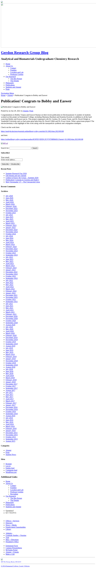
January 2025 (11, 228)
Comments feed (11, 470)
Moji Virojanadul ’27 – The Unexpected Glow (23, 182)
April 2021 (10, 310)
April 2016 (10, 424)
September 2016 (12, 414)
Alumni (10, 95)
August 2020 (10, 325)
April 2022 (10, 287)
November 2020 (12, 318)
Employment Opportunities (16, 527)
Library (8, 529)
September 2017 (12, 388)
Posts (7, 89)
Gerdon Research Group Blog (24, 52)
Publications (10, 85)
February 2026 (11, 206)
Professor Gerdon (16, 74)
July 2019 (9, 348)
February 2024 (11, 247)
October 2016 (11, 412)
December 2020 (11, 316)
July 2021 (9, 304)
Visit (7, 538)
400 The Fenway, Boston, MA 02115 (11, 562)
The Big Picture (16, 79)
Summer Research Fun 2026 (16, 173)
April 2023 (10, 263)
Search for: (5, 148)
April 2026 (10, 202)
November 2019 (12, 340)
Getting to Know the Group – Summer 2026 (22, 178)
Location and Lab (16, 72)
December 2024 (11, 230)
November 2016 (12, 409)
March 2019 (10, 354)
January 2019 (11, 359)
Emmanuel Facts (12, 546)
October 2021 (11, 299)
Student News (11, 455)
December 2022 (11, 272)
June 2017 (9, 395)
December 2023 (11, 249)
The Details (14, 81)
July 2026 (9, 196)
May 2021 (9, 308)
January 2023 (11, 270)
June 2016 (9, 420)
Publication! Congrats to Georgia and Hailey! (22, 180)
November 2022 (12, 274)
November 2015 (12, 435)
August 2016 (10, 416)
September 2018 (12, 365)
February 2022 (11, 291)
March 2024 (10, 244)
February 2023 (11, 268)
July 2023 (9, 257)
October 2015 (11, 437)
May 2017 (9, 397)
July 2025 (9, 215)
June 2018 (9, 371)
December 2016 (11, 407)
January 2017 (11, 405)
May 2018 (9, 373)
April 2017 (10, 399)
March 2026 (10, 204)
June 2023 (9, 259)
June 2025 (9, 217)
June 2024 (9, 238)
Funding (13, 70)
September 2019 (12, 344)
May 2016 (9, 422)
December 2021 (11, 295)
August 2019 (10, 346)
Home (8, 64)
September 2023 (12, 255)
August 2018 (10, 367)
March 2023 (10, 266)
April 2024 (10, 242)
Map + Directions (12, 540)
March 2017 (10, 401)
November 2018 (12, 361)
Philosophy (10, 83)
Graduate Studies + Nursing (16, 535)
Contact (13, 68)
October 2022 (11, 276)
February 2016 (11, 428)
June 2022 (9, 283)
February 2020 (11, 335)
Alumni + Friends (12, 552)
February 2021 (11, 314)
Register (9, 464)
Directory (9, 523)
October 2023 (11, 253)
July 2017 (9, 393)
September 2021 (12, 302)
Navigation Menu (7, 93)
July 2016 (9, 418)
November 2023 (12, 251)
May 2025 (9, 219)
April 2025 (10, 221)
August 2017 (10, 390)
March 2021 (10, 312)
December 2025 (11, 209)
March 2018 (10, 378)
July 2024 (9, 236)
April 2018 (10, 376)
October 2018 (11, 363)
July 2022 (9, 280)
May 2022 (9, 285)
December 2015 (11, 433)
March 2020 (10, 333)
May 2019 (9, 352)
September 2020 (12, 323)
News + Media (11, 525)
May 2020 (9, 329)
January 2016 (11, 431)
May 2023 (9, 261)
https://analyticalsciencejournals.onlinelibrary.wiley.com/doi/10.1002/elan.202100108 (32, 131)
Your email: (5, 157)
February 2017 (11, 403)
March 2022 (10, 289)
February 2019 (11, 357)
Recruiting (14, 494)
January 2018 (11, 382)
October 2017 (11, 386)
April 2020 (10, 331)
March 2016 (10, 426)
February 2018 (11, 380)
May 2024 (9, 240)
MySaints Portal (11, 550)
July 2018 (9, 369)
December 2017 (11, 384)
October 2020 (11, 321)
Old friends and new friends (16, 176)
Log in (8, 466)
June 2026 (9, 198)
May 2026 (9, 200)
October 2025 (11, 213)
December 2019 (11, 338)
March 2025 (10, 223)
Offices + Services (12, 521)
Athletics (9, 533)
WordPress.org (11, 472)
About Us (9, 66)
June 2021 (9, 306)
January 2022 (11, 293)
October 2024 (11, 234)
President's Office (12, 542)
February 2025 (11, 225)
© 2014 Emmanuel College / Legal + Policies (15, 566)
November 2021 (12, 297)
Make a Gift (10, 554)
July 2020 (9, 327)
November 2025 (12, 211)
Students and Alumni (13, 87)
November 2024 (12, 232)
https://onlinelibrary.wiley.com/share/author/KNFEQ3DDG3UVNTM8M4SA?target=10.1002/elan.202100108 (42, 139)
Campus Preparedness (14, 548)
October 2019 (11, 342)
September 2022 (12, 278)
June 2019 (9, 350)
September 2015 (12, 439)
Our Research (11, 77)
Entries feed (10, 468)
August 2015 (10, 441)
